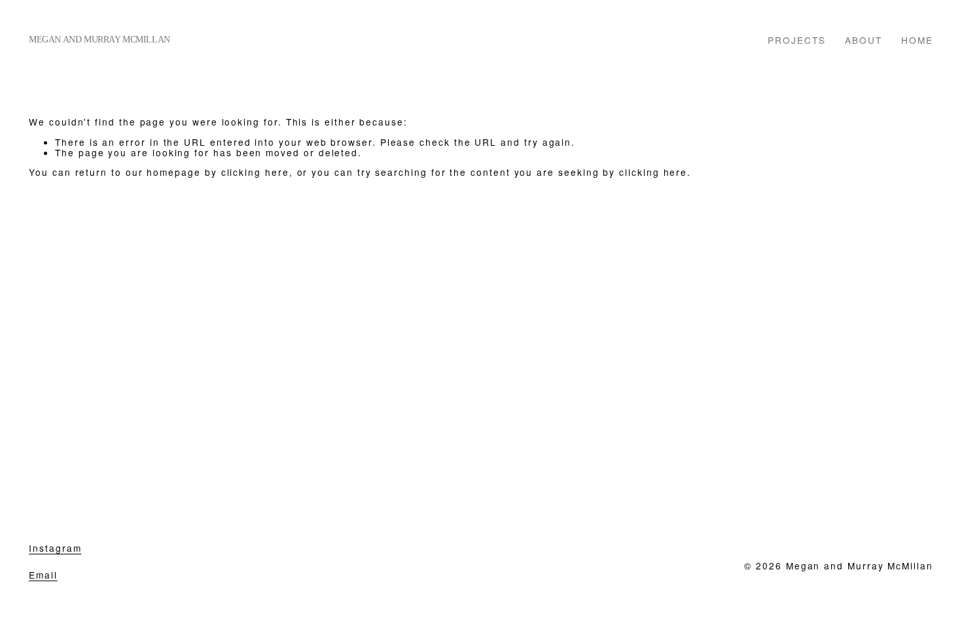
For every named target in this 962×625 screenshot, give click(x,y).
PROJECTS (796, 39)
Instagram (55, 548)
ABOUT (863, 39)
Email (43, 575)
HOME (917, 39)
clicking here (255, 171)
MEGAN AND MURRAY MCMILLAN (99, 39)
